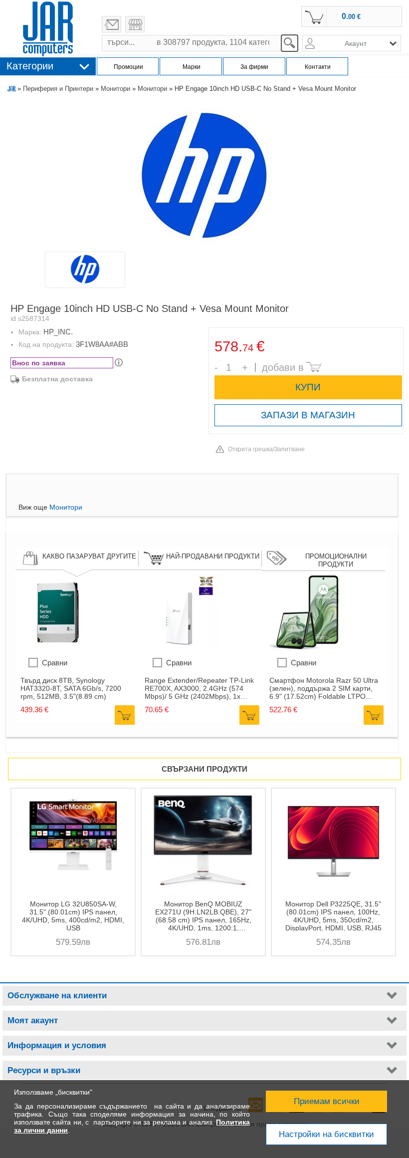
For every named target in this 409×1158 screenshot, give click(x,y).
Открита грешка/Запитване (266, 449)
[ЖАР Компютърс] (48, 28)
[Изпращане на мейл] (111, 24)
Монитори (115, 88)
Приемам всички (327, 1101)
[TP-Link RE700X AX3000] (182, 647)
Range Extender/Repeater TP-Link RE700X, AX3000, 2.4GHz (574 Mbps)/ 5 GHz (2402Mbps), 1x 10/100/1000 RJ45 (199, 688)
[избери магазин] (135, 24)
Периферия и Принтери (58, 88)
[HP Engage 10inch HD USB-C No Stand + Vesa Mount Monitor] (204, 176)
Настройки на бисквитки (326, 1134)
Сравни (54, 662)
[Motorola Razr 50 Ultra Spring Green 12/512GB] (306, 647)
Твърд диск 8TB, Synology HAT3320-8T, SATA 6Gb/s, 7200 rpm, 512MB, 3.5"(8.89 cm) (70, 688)
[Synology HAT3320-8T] (57, 647)
